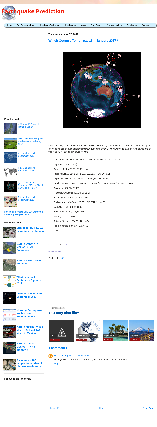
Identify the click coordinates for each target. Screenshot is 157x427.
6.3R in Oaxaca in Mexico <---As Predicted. (27, 246)
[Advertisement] (101, 136)
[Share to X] (57, 308)
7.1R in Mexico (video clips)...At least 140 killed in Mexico (29, 329)
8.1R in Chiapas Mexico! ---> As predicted (26, 346)
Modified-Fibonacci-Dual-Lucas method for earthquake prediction (23, 213)
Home (9, 25)
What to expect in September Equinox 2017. (28, 280)
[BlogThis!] (54, 308)
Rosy (57, 355)
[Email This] (52, 308)
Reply (57, 363)
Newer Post (56, 408)
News (83, 25)
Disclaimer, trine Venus (54, 251)
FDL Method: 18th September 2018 (27, 198)
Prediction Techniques (50, 25)
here (67, 244)
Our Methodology (114, 25)
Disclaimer (132, 25)
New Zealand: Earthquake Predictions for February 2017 (31, 141)
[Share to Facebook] (60, 308)
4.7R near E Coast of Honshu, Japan (28, 125)
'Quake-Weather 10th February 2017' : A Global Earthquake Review (30, 185)
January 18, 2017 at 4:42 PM (74, 355)
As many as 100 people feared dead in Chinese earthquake (29, 363)
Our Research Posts (26, 25)
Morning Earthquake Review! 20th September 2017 (29, 313)
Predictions (70, 25)
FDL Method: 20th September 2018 (27, 154)
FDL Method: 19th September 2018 (27, 169)
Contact (145, 25)
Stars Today (96, 25)
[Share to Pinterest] (63, 308)
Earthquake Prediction (33, 11)
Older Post (148, 408)
